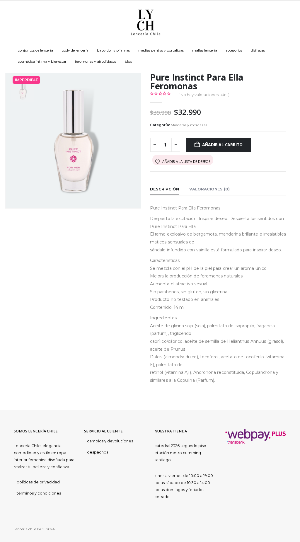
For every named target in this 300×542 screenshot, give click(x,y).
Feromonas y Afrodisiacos (95, 61)
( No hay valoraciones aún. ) (203, 94)
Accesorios (234, 50)
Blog (128, 61)
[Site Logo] (145, 23)
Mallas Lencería (204, 50)
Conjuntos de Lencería (35, 50)
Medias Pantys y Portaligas (161, 50)
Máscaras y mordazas (189, 125)
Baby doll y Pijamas (113, 50)
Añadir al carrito (222, 144)
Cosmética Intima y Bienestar (42, 61)
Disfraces (258, 50)
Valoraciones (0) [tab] (209, 189)
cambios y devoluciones (110, 441)
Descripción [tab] (164, 189)
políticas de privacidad (38, 482)
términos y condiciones (39, 493)
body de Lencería (75, 50)
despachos (97, 452)
